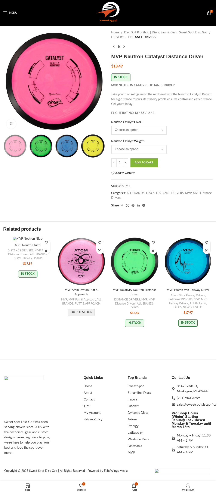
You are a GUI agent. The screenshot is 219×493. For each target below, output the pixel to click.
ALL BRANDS (136, 193)
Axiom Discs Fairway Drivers (187, 295)
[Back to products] (118, 46)
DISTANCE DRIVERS (142, 37)
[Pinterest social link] (133, 206)
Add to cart (144, 162)
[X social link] (127, 206)
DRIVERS (117, 37)
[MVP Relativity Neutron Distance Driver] (134, 261)
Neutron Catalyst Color (126, 122)
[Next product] (124, 46)
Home (115, 32)
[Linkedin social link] (138, 206)
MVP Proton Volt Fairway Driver (188, 289)
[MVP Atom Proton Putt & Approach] (81, 261)
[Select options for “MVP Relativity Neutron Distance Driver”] (153, 250)
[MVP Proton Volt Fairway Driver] (188, 261)
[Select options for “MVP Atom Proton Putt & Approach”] (100, 250)
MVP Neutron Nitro (27, 245)
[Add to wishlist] (46, 242)
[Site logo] (108, 12)
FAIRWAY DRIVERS (180, 299)
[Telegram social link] (143, 206)
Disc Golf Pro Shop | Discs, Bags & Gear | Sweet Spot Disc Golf (165, 32)
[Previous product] (113, 46)
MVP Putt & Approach (81, 299)
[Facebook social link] (122, 206)
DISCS (150, 193)
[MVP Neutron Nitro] (27, 239)
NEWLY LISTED (32, 258)
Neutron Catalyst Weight (127, 141)
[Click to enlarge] (11, 124)
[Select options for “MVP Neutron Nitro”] (46, 250)
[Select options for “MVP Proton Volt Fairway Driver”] (206, 250)
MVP (188, 193)
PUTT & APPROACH (87, 303)
